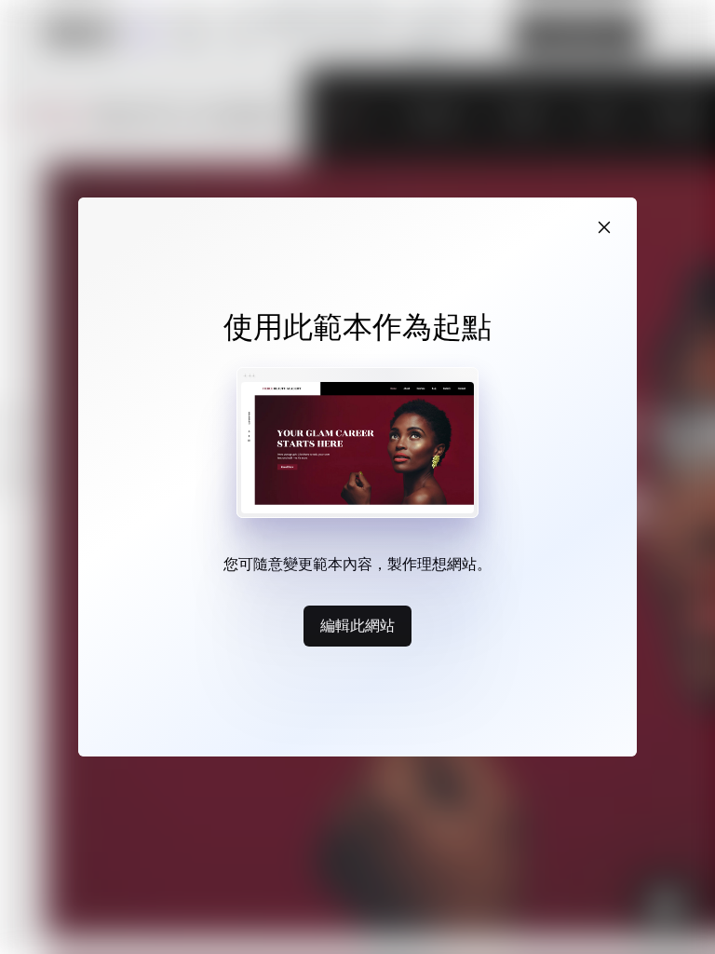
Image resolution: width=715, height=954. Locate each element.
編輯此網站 (357, 625)
